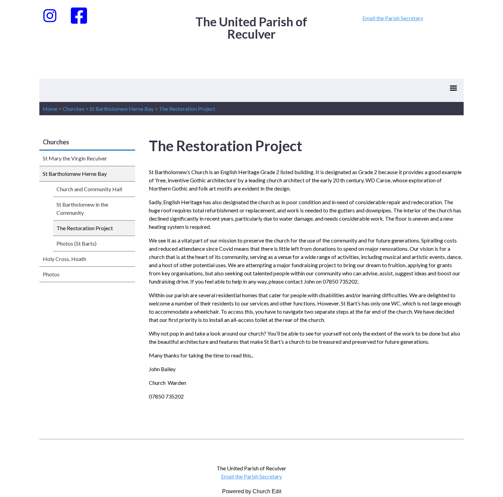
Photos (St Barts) (76, 243)
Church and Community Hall (89, 189)
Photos (51, 274)
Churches (74, 108)
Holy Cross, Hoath (64, 259)
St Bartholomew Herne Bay (122, 108)
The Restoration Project (187, 108)
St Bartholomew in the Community (82, 208)
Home (50, 108)
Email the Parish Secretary (392, 18)
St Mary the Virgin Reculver (75, 158)
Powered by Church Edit (251, 491)
